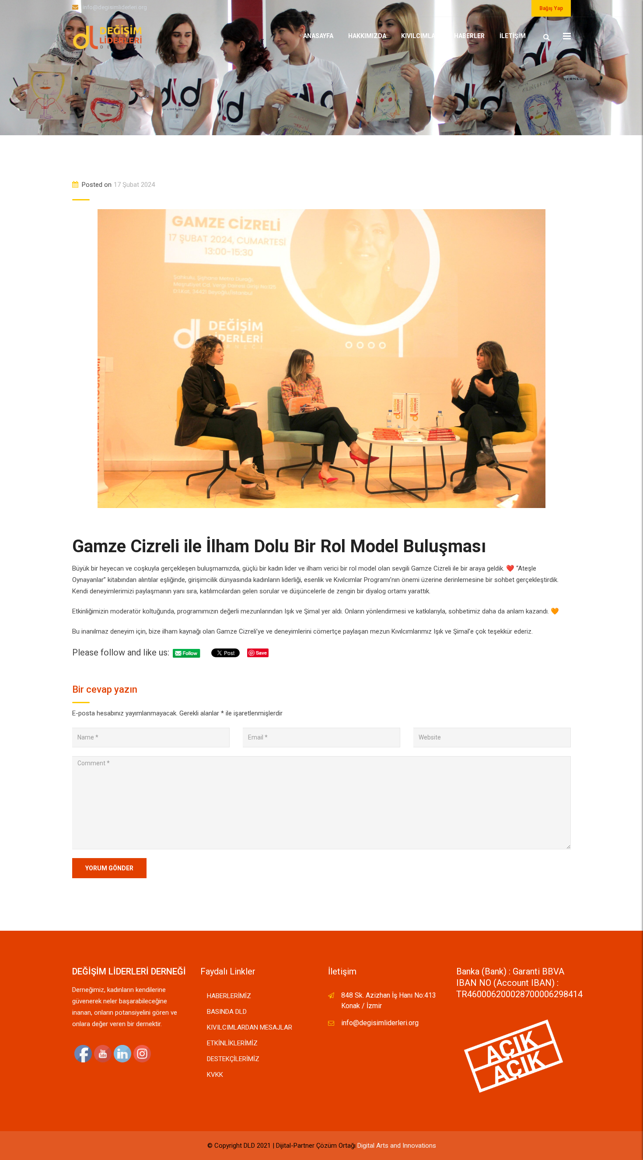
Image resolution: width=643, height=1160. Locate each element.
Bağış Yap (551, 8)
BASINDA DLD (227, 1012)
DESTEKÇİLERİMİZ (233, 1059)
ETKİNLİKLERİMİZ (232, 1043)
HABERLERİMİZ (229, 996)
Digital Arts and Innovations (396, 1145)
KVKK (215, 1075)
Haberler (469, 35)
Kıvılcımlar (420, 35)
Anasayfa (318, 35)
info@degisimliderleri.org (115, 7)
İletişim (513, 35)
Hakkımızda (367, 35)
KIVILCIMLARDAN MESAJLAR (249, 1027)
